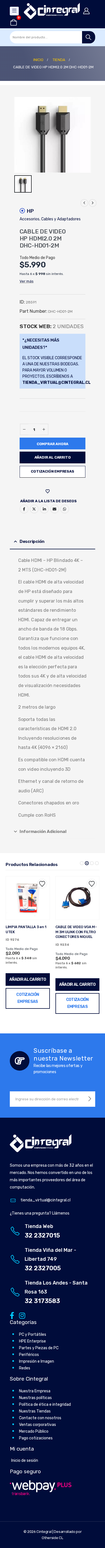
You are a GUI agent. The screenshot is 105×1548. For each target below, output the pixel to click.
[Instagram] (21, 1315)
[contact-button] (89, 1099)
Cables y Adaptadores (61, 219)
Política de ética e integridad (45, 1404)
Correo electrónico (54, 509)
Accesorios (29, 219)
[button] (81, 863)
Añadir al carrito (52, 457)
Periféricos (29, 1354)
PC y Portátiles (32, 1334)
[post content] (28, 898)
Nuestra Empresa (34, 1391)
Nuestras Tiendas (35, 1411)
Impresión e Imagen (36, 1361)
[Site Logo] (52, 11)
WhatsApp (64, 509)
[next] (93, 203)
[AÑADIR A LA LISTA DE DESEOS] (48, 492)
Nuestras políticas (35, 1397)
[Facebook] (12, 1315)
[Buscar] (88, 37)
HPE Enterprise (32, 1341)
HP (30, 211)
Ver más (27, 281)
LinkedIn (44, 509)
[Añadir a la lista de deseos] (42, 883)
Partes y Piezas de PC (39, 1348)
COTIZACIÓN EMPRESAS (52, 471)
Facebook (24, 509)
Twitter (34, 509)
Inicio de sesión (24, 1460)
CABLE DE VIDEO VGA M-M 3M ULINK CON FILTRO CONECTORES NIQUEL (26, 932)
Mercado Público (33, 1431)
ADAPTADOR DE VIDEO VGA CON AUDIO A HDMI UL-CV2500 (75, 932)
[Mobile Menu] (14, 11)
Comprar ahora (52, 444)
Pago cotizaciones (36, 1438)
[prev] (84, 203)
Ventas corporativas (37, 1424)
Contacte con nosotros (40, 1418)
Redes (24, 1368)
